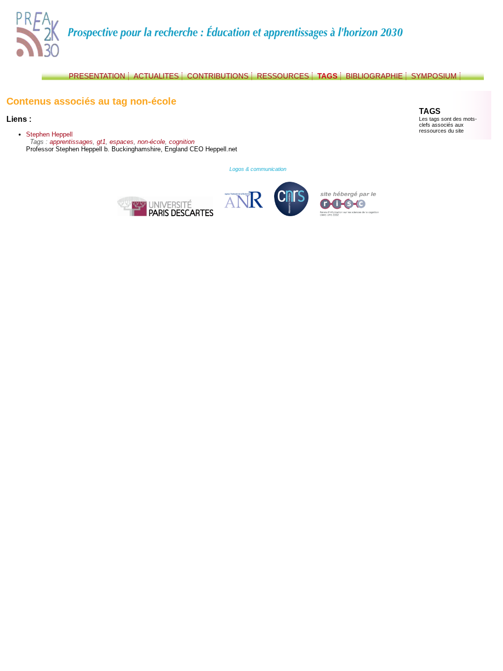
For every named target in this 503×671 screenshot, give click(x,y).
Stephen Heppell (49, 134)
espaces (122, 141)
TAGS (327, 76)
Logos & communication (257, 169)
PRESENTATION (97, 76)
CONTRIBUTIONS (218, 76)
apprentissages (71, 141)
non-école (151, 141)
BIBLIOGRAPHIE (374, 76)
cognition (182, 141)
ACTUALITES (156, 76)
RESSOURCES (283, 76)
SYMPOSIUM (434, 76)
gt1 (101, 141)
